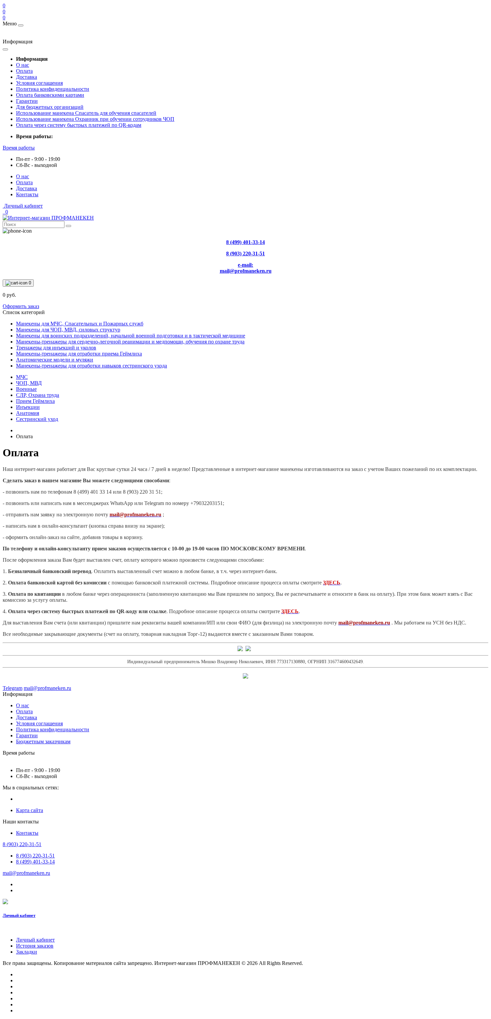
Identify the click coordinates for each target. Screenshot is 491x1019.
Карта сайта (29, 810)
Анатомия (27, 413)
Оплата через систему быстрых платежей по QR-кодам (78, 125)
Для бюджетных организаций (50, 107)
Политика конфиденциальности (52, 89)
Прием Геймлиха (35, 401)
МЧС (22, 377)
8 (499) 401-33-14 (35, 861)
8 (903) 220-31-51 (35, 855)
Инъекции (28, 407)
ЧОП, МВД (29, 383)
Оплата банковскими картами (50, 95)
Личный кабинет (19, 915)
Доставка (26, 77)
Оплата (24, 71)
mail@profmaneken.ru (26, 873)
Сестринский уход (37, 419)
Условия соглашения (39, 83)
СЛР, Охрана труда (37, 395)
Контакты (27, 194)
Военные (26, 389)
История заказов (34, 946)
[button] (19, 148)
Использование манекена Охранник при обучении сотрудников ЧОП (95, 119)
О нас (22, 65)
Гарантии (27, 101)
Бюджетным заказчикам (43, 741)
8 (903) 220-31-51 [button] (22, 844)
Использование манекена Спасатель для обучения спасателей (86, 113)
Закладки (26, 952)
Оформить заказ (21, 306)
